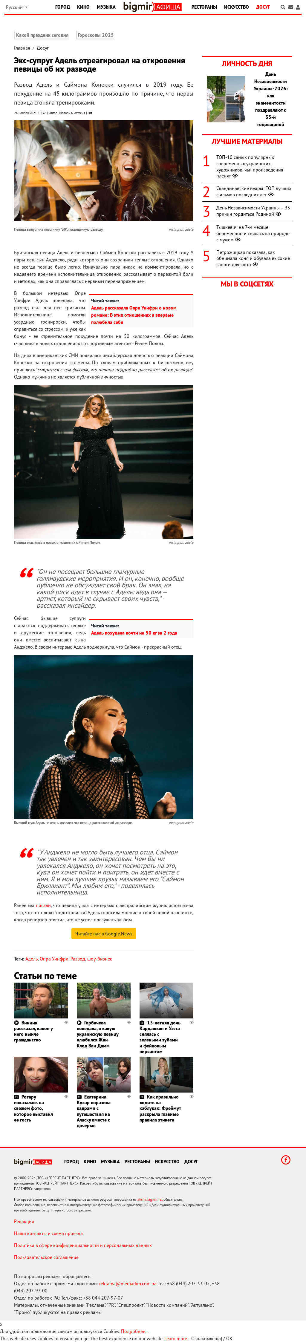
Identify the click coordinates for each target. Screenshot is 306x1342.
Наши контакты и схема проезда (48, 1233)
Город (62, 7)
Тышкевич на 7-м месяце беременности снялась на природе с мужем (253, 233)
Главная (22, 48)
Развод (78, 959)
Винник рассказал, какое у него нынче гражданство (33, 1031)
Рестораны (204, 7)
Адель (31, 959)
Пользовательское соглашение (46, 1257)
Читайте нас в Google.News (103, 934)
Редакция (24, 1221)
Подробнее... (135, 1331)
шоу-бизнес (99, 959)
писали (43, 905)
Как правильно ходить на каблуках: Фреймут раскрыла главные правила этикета (160, 1108)
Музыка (106, 7)
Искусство (236, 7)
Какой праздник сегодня (42, 35)
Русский (15, 7)
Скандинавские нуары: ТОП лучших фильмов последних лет (253, 191)
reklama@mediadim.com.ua (128, 1283)
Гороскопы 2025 (96, 35)
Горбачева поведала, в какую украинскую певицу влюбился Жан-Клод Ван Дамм (97, 1034)
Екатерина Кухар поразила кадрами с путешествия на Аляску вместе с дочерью (94, 1111)
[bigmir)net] (139, 6)
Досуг (263, 7)
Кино (83, 7)
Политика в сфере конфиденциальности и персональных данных (83, 1245)
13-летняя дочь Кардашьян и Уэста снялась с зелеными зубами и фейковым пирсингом (160, 1037)
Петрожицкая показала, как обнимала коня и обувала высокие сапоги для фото (253, 258)
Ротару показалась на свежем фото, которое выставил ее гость (33, 1108)
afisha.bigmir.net (150, 1199)
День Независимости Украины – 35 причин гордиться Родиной (253, 211)
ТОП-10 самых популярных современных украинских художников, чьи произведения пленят (249, 166)
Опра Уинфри (54, 959)
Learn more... (177, 1338)
